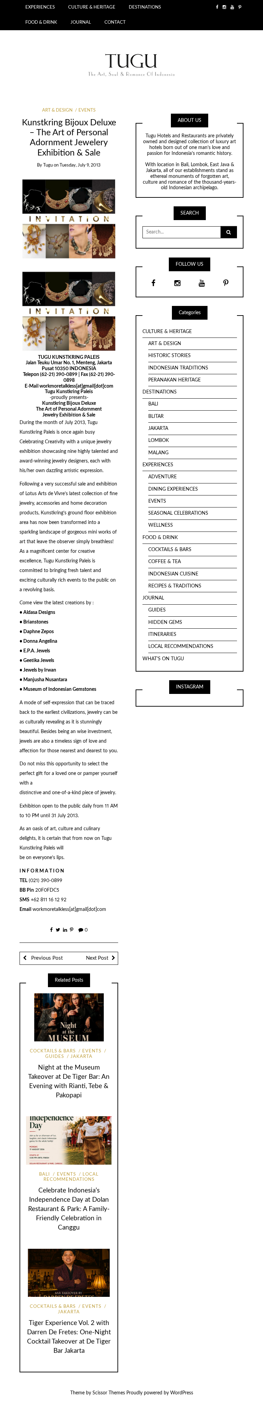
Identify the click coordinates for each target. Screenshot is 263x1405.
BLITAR (156, 416)
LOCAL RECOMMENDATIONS (71, 1177)
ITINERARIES (162, 634)
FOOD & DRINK (41, 22)
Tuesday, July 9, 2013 (80, 165)
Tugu (48, 165)
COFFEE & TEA (164, 561)
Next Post (97, 958)
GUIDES (157, 610)
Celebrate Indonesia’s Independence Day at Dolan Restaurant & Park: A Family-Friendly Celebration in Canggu (69, 1209)
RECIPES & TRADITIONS (174, 586)
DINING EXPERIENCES (173, 489)
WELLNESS (160, 525)
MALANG (158, 452)
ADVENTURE (162, 477)
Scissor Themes (108, 1393)
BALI (44, 1174)
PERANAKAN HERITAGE (174, 380)
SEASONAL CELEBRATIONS (178, 513)
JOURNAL (81, 22)
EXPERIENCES (40, 7)
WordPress (181, 1393)
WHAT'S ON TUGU (163, 658)
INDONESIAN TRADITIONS (178, 368)
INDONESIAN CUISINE (173, 574)
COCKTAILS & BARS (53, 1051)
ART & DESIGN (57, 110)
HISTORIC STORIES (169, 355)
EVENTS (87, 110)
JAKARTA (81, 1056)
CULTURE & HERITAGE (91, 7)
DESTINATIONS (145, 7)
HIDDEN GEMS (165, 622)
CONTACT (115, 22)
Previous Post (46, 958)
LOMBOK (158, 440)
